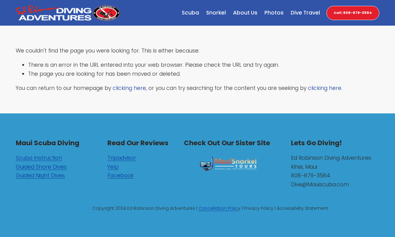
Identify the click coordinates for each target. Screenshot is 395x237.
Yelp (112, 167)
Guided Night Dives (40, 175)
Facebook (120, 175)
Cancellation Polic (218, 208)
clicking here (129, 88)
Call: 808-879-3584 (353, 12)
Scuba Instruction (39, 158)
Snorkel (216, 12)
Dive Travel (305, 12)
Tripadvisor (121, 158)
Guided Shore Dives (41, 167)
